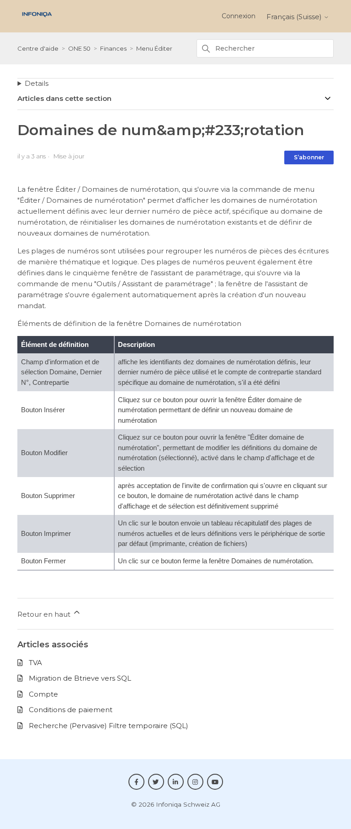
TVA (35, 662)
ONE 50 (79, 48)
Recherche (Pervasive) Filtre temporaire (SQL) (108, 725)
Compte (43, 694)
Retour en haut (44, 614)
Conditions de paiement (70, 709)
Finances (113, 48)
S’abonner (309, 157)
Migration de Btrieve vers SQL (80, 678)
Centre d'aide (37, 48)
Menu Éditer (154, 48)
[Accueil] (36, 19)
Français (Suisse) (295, 17)
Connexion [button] (238, 16)
